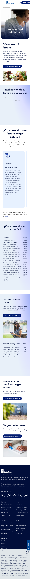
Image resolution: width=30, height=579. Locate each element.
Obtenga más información (12, 66)
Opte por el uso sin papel (12, 315)
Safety (17, 520)
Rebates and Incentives (7, 523)
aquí (6, 216)
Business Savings (5, 530)
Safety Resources (20, 528)
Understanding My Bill (22, 512)
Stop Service (4, 512)
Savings (3, 520)
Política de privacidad (22, 570)
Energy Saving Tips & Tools (7, 526)
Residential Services (6, 505)
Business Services (6, 507)
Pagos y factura (6, 7)
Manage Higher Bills (21, 510)
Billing (17, 502)
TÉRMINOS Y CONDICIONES (9, 574)
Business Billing (20, 515)
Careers (3, 543)
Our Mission (4, 541)
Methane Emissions (21, 531)
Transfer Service (5, 515)
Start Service (4, 510)
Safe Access (19, 533)
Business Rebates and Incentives (7, 533)
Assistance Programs (21, 507)
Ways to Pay (19, 505)
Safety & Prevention (21, 526)
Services (3, 502)
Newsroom (4, 546)
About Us (4, 538)
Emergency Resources (21, 523)
